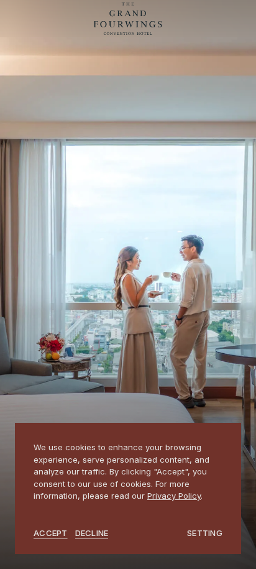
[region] (128, 488)
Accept (51, 533)
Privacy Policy (174, 496)
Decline (92, 533)
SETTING (204, 533)
